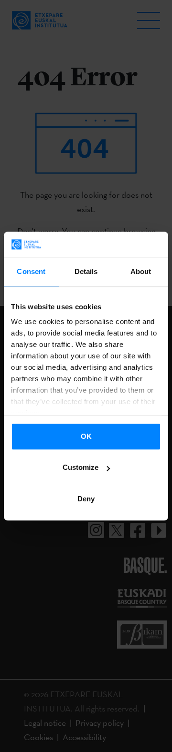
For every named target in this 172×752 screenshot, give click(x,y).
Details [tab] (86, 271)
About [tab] (140, 271)
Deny (86, 499)
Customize (80, 467)
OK (86, 436)
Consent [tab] (31, 271)
